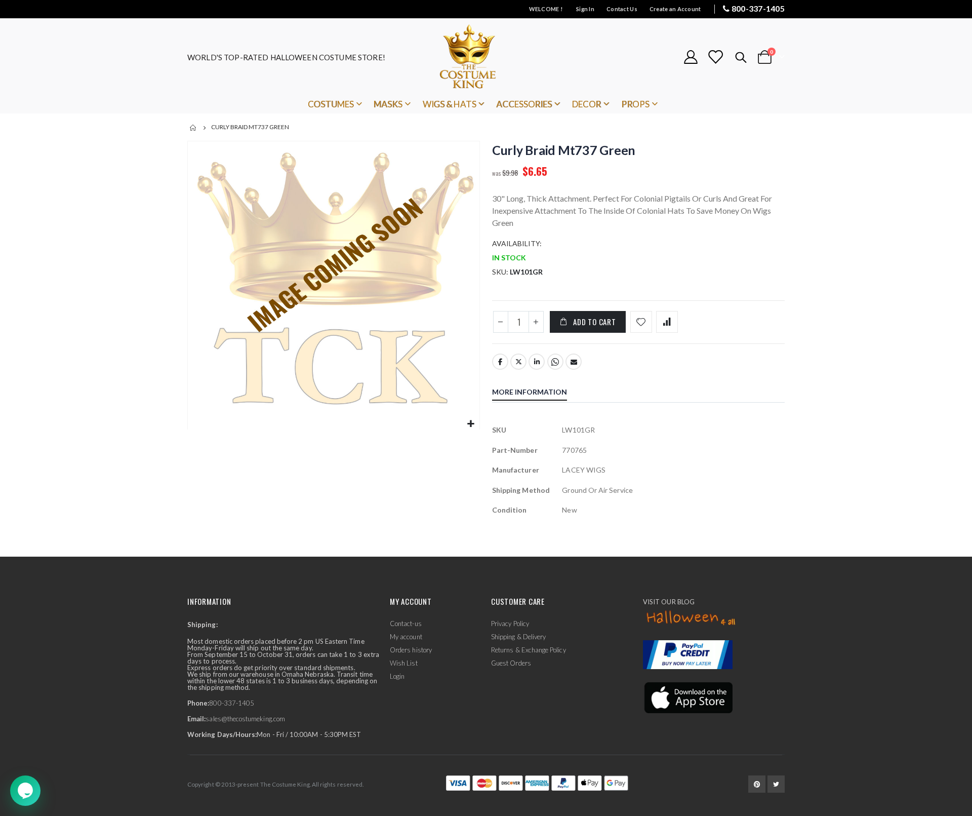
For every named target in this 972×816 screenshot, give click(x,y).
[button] (470, 424)
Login (397, 676)
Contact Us (621, 9)
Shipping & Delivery (518, 637)
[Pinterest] (756, 784)
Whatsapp (555, 362)
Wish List (404, 663)
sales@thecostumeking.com (245, 719)
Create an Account (675, 9)
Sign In (585, 9)
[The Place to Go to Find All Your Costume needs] (486, 57)
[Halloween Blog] (691, 618)
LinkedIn (537, 362)
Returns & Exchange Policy (528, 650)
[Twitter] (776, 784)
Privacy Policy (510, 623)
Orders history (411, 650)
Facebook (500, 362)
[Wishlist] (715, 57)
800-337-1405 (758, 8)
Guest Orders (511, 663)
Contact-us (406, 623)
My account (406, 637)
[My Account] (690, 57)
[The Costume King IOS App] (688, 697)
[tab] (537, 393)
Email (573, 362)
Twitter (518, 362)
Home (193, 127)
